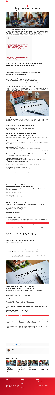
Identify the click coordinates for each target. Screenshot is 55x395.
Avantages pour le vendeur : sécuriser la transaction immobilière (15, 45)
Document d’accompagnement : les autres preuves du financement (16, 47)
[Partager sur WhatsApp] (18, 344)
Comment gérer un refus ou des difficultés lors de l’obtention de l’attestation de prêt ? (18, 57)
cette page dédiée (13, 244)
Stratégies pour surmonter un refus (12, 58)
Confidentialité (13, 393)
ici (39, 251)
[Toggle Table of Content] (8, 38)
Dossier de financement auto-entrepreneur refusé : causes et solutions (32, 369)
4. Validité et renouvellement (12, 52)
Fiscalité (23, 383)
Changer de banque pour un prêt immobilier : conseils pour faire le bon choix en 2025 (43, 369)
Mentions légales (8, 393)
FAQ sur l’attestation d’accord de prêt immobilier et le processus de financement (17, 59)
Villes (23, 387)
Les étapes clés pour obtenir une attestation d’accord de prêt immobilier (16, 48)
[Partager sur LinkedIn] (16, 344)
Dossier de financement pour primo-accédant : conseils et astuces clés (21, 369)
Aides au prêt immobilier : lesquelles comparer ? (13, 385)
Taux (23, 386)
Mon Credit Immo (41, 393)
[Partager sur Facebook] (15, 344)
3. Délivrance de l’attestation (12, 51)
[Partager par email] (19, 344)
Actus (23, 380)
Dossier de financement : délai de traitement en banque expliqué (10, 369)
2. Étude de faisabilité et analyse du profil (13, 50)
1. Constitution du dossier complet (12, 49)
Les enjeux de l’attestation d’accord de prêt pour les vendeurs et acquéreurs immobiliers (18, 44)
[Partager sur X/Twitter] (13, 344)
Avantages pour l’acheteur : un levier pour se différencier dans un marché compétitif (18, 46)
